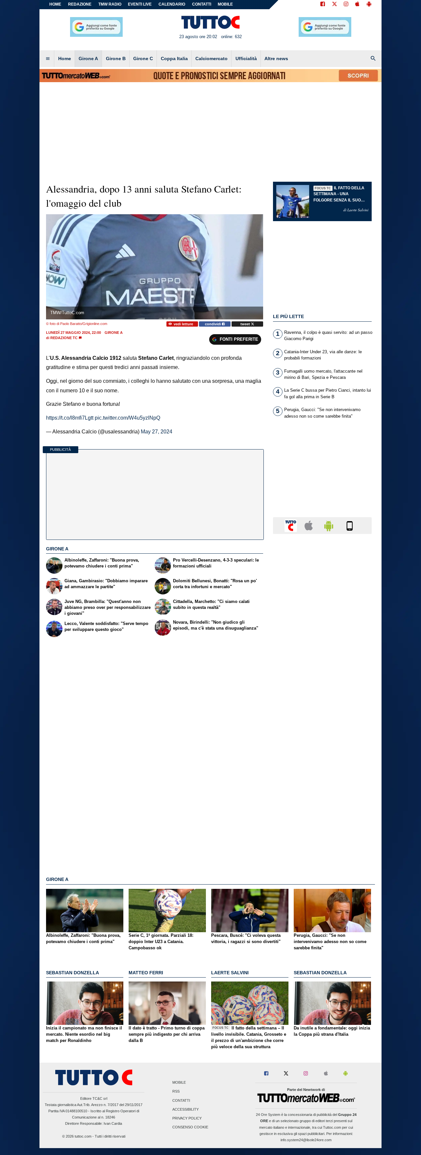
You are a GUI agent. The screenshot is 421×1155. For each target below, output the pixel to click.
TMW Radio (109, 4)
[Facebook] (322, 4)
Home (55, 4)
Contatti (181, 1100)
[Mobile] (349, 525)
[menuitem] (48, 59)
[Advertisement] (322, 794)
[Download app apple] (357, 4)
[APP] (292, 525)
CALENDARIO (172, 4)
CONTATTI (201, 4)
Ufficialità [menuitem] (246, 58)
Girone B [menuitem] (116, 58)
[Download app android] (369, 4)
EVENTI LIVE (140, 4)
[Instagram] (346, 4)
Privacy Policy (187, 1118)
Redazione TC (64, 338)
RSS (176, 1092)
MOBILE (225, 4)
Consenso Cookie (190, 1127)
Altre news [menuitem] (276, 58)
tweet (245, 324)
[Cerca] (373, 59)
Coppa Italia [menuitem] (174, 58)
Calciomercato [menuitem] (211, 58)
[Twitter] (334, 4)
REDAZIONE (79, 4)
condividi (213, 324)
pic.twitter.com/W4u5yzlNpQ (127, 418)
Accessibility (185, 1109)
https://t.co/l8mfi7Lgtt (69, 418)
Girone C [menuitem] (143, 58)
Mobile (179, 1083)
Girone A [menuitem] (88, 58)
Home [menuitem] (64, 58)
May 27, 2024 (156, 431)
